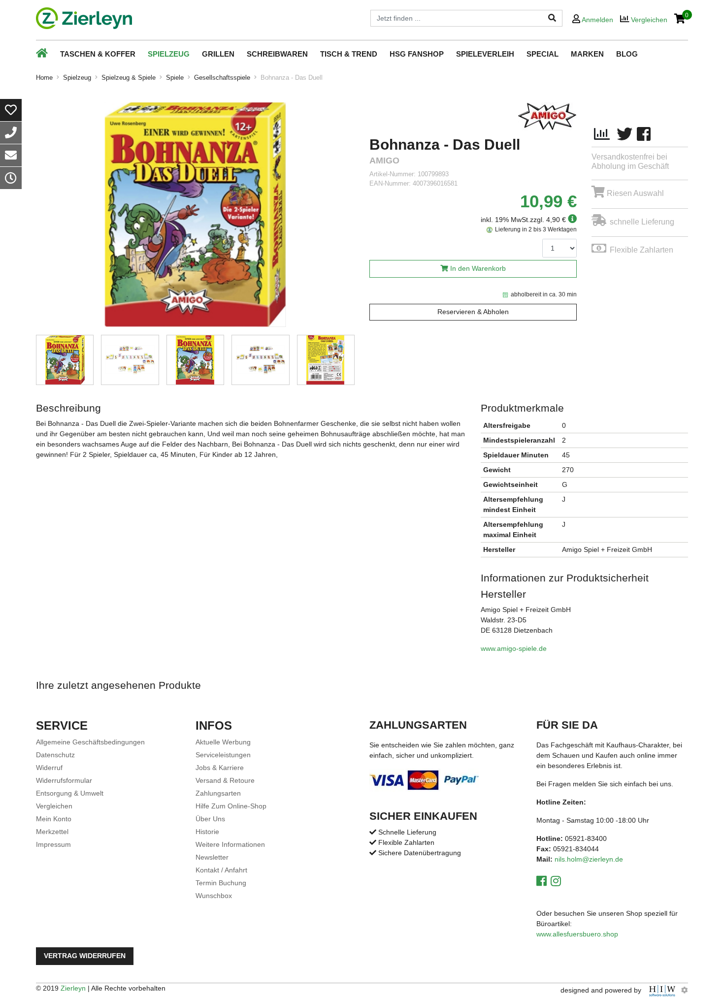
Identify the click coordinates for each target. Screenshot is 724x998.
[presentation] (354, 216)
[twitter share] (624, 134)
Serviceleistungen (223, 755)
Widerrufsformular (64, 780)
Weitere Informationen (230, 844)
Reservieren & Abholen (473, 312)
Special (543, 54)
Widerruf (49, 768)
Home (44, 77)
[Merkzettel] (11, 110)
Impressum (53, 844)
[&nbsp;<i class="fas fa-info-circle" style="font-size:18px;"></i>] (571, 220)
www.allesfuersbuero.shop (577, 934)
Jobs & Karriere (220, 768)
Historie (207, 832)
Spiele (175, 77)
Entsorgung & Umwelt (69, 793)
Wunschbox (214, 896)
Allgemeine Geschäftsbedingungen (90, 742)
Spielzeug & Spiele (128, 77)
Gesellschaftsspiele (222, 77)
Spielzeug (169, 54)
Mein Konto (53, 819)
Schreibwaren (277, 54)
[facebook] (644, 134)
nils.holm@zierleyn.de (589, 859)
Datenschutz (55, 755)
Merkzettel (52, 832)
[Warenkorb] (680, 19)
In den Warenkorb (478, 268)
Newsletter (212, 857)
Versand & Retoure (225, 780)
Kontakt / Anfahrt (221, 870)
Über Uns (210, 819)
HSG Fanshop (417, 54)
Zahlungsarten (218, 793)
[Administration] (684, 990)
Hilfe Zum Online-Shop (231, 806)
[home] (84, 18)
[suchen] (552, 18)
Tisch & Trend (348, 54)
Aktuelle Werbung (223, 742)
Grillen (218, 54)
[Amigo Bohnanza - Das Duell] (195, 214)
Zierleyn (73, 988)
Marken (587, 54)
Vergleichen (54, 806)
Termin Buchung (221, 883)
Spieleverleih (485, 54)
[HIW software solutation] (663, 990)
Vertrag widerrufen (85, 956)
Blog (627, 54)
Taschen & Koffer (97, 54)
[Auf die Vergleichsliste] (602, 134)
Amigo (384, 160)
